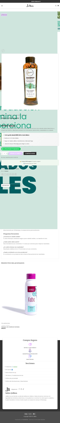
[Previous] (1, 111)
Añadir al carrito (15, 153)
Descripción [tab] (5, 185)
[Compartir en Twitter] (8, 174)
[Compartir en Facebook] (5, 174)
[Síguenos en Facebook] (19, 389)
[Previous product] (5, 122)
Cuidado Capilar (15, 168)
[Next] (6, 49)
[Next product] (2, 122)
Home (3, 115)
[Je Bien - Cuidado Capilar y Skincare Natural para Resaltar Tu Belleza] (30, 5)
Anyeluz (9, 168)
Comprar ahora (30, 153)
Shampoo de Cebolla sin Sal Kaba (10, 327)
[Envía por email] (10, 174)
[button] (2, 5)
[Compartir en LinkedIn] (15, 174)
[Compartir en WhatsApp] (2, 174)
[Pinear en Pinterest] (13, 174)
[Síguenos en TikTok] (23, 389)
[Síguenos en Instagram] (21, 389)
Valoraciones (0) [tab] (15, 185)
